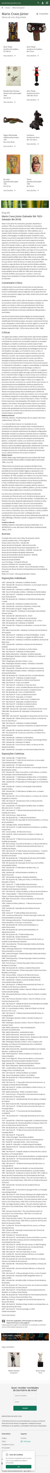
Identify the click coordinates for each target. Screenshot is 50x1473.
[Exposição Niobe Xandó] (25, 1340)
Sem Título (7, 47)
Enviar (25, 1408)
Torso (29, 179)
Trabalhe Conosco (8, 1445)
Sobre (4, 1441)
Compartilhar (43, 14)
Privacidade (6, 1448)
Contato (23, 1438)
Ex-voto (6, 179)
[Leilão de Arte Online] (25, 207)
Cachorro (30, 135)
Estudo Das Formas (11, 91)
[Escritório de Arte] (11, 3)
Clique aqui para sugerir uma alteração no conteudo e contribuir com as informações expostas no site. (24, 1324)
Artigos (4, 1438)
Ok (19, 1467)
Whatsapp (27, 1441)
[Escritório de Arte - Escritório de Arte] (12, 1416)
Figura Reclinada (10, 135)
